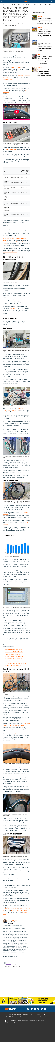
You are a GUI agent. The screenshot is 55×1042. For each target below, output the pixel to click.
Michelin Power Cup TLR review (14, 656)
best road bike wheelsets (10, 252)
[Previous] (6, 395)
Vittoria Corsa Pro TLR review (13, 665)
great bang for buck (8, 79)
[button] (16, 396)
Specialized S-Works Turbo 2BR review (16, 663)
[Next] (28, 395)
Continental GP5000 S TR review (14, 652)
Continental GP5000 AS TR (10, 909)
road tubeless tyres (11, 149)
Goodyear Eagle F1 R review (13, 654)
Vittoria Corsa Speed (18, 725)
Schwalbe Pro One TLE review (13, 661)
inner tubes (12, 308)
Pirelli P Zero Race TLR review (13, 659)
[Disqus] (24, 978)
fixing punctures (19, 734)
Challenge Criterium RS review (13, 649)
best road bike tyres (17, 67)
